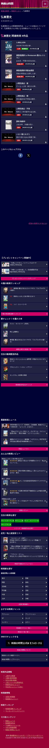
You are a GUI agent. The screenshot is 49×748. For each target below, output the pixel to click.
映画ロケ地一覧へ (24, 632)
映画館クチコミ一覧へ (23, 628)
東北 (26, 586)
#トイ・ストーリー (31, 520)
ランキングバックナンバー (15, 711)
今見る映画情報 (11, 727)
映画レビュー (23, 510)
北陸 (26, 590)
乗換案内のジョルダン (18, 735)
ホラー (27, 622)
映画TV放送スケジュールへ (24, 564)
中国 (3, 594)
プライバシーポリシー (35, 735)
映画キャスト (16, 11)
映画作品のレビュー (12, 685)
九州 (3, 598)
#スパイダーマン (7, 520)
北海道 (4, 586)
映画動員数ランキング (13, 709)
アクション (5, 614)
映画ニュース (10, 721)
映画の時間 (5, 11)
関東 (26, 578)
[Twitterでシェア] (28, 155)
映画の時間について (24, 650)
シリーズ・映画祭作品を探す (24, 528)
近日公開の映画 (11, 680)
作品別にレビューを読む (14, 687)
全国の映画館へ (24, 604)
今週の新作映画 (11, 678)
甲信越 (4, 590)
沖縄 (26, 598)
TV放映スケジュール (12, 725)
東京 (3, 578)
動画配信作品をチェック (24, 385)
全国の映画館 (10, 697)
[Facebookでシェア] (20, 155)
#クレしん (18, 520)
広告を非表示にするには (37, 223)
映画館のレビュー (11, 699)
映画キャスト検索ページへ (11, 655)
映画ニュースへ (24, 449)
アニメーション (30, 614)
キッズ (27, 618)
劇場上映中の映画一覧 (23, 349)
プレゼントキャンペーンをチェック (24, 278)
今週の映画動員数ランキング (11, 314)
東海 (26, 582)
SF (3, 618)
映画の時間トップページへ (11, 659)
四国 (26, 594)
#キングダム (5, 524)
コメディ (5, 622)
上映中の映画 (10, 676)
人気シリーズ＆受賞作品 (14, 682)
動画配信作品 (10, 723)
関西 (3, 582)
